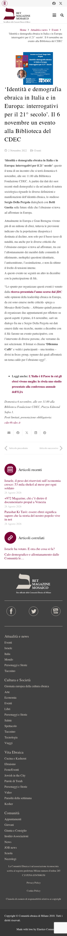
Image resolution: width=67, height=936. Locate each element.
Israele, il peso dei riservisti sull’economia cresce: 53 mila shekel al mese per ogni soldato (32, 484)
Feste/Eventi (11, 769)
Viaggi (8, 743)
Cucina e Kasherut (15, 758)
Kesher (8, 804)
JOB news (10, 847)
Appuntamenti (12, 819)
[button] (4, 3)
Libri (7, 709)
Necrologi (10, 859)
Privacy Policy (34, 882)
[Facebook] (54, 3)
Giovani (9, 825)
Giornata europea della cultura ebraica (26, 686)
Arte (7, 692)
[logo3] (17, 15)
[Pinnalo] (44, 433)
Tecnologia (10, 737)
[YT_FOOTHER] (56, 611)
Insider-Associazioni (16, 836)
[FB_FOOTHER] (11, 611)
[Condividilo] (17, 433)
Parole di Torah (13, 781)
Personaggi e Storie (15, 665)
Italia (7, 654)
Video (8, 792)
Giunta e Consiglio (15, 830)
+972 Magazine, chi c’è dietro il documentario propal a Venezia (25, 500)
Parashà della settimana (18, 798)
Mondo (8, 659)
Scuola (8, 853)
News (7, 842)
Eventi (37, 150)
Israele (8, 648)
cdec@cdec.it (12, 422)
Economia (10, 697)
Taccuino (9, 671)
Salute (8, 720)
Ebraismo (10, 764)
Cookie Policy (33, 890)
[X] (60, 3)
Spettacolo (10, 726)
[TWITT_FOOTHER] (33, 611)
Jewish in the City (14, 775)
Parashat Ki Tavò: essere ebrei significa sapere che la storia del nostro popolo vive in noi (32, 515)
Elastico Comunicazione (50, 929)
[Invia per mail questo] (8, 433)
